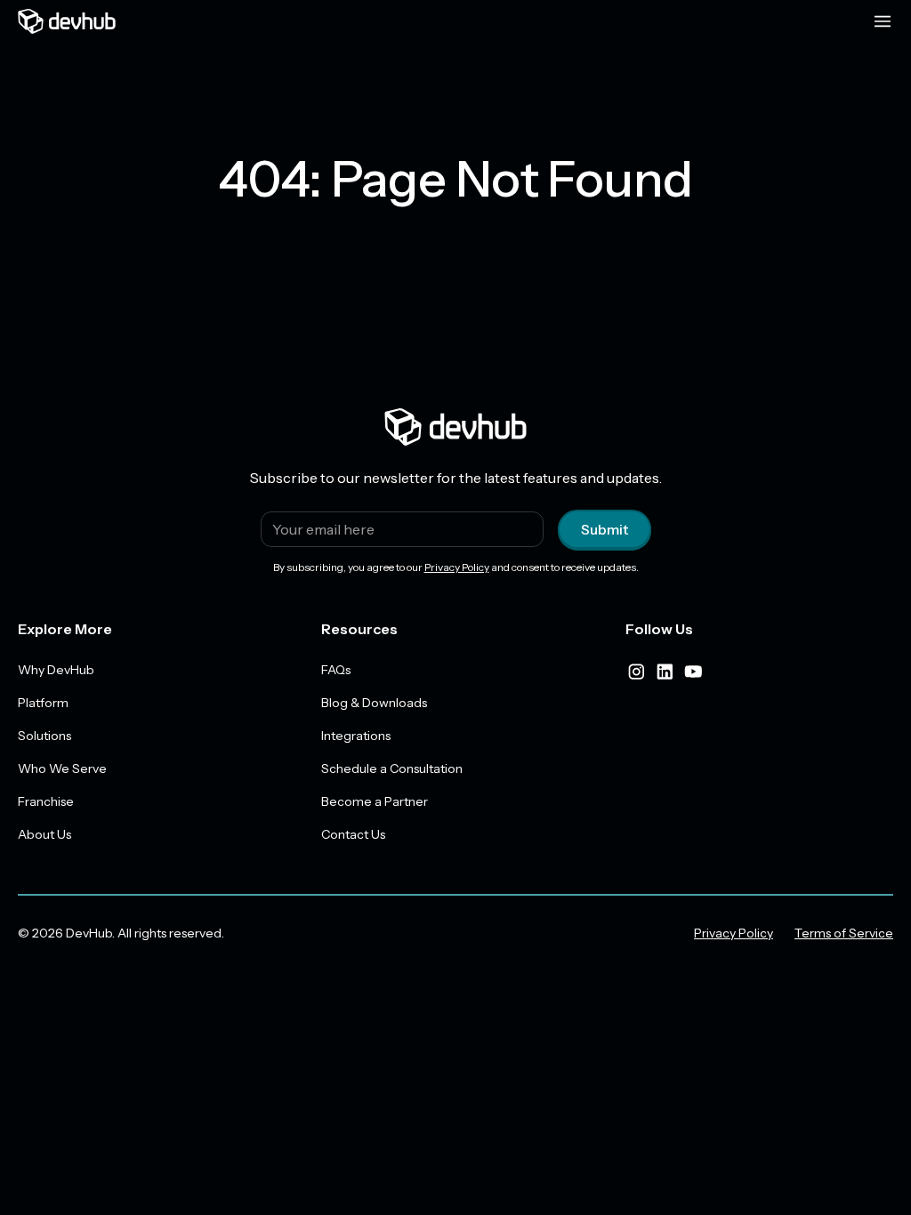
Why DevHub (56, 670)
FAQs (336, 670)
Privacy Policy (456, 567)
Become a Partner (374, 801)
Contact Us (353, 834)
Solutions (44, 736)
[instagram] (636, 671)
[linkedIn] (664, 671)
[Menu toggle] (882, 21)
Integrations (356, 736)
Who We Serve (62, 768)
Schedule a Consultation (392, 768)
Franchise (46, 801)
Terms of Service (843, 933)
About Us (44, 834)
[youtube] (693, 671)
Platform (43, 703)
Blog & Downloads (374, 703)
